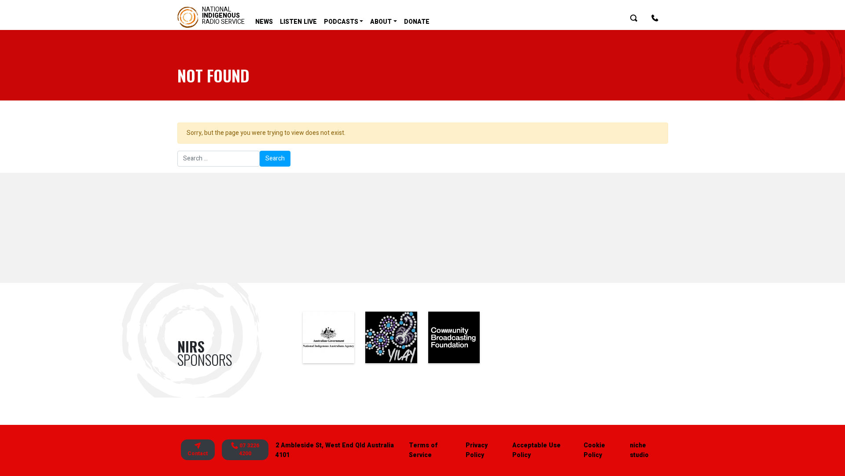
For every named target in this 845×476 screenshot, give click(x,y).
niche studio (639, 450)
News (264, 21)
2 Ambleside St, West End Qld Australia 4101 (335, 450)
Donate (417, 21)
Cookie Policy (594, 450)
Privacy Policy (477, 450)
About (381, 21)
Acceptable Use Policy (536, 450)
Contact (197, 453)
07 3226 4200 (248, 450)
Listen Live (298, 21)
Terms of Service (423, 450)
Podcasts (341, 21)
